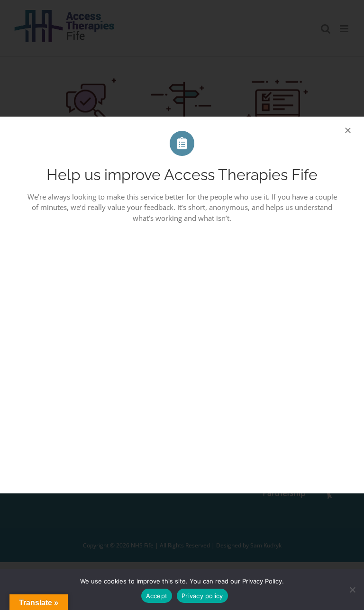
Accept (157, 596)
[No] (352, 589)
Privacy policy (202, 596)
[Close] (348, 130)
